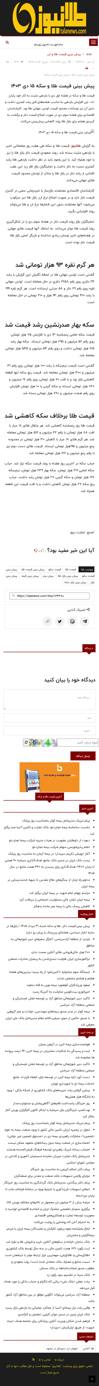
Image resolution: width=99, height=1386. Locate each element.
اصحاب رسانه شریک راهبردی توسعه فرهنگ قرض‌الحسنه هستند (48, 1149)
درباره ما (59, 1359)
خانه (89, 54)
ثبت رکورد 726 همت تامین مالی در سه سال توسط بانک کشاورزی (48, 1248)
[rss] (33, 1359)
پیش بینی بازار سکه (75, 582)
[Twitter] (60, 621)
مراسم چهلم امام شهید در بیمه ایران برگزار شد (59, 893)
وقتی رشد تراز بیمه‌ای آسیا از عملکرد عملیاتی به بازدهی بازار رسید (47, 1307)
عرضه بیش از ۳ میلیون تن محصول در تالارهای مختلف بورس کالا (48, 1202)
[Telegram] (85, 621)
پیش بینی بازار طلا (68, 575)
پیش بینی (48, 575)
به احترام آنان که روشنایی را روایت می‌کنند (62, 1222)
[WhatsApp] (72, 621)
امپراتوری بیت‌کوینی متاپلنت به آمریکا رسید (61, 991)
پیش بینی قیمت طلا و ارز (64, 54)
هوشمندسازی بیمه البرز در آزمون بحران (64, 1044)
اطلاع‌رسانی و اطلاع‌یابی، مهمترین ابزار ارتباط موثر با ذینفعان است (47, 1255)
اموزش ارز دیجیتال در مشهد (62, 1348)
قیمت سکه (55, 569)
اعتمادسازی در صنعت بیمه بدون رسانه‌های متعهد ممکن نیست (49, 1143)
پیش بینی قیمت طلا (32, 569)
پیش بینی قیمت (29, 575)
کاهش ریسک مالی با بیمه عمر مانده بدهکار (61, 906)
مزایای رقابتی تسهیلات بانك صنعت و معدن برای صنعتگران (52, 1176)
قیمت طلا (70, 569)
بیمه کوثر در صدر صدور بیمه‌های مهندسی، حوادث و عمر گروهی (48, 1011)
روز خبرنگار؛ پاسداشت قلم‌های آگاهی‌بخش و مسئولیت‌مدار (51, 1103)
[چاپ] (86, 68)
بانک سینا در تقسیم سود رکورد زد (68, 1275)
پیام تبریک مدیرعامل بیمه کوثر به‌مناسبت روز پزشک (56, 820)
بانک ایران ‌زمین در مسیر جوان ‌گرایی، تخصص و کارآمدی (54, 1314)
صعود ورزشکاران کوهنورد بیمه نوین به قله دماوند (58, 985)
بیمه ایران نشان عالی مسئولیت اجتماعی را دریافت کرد (54, 899)
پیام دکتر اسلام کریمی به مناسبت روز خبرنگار (60, 1169)
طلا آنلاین (88, 1348)
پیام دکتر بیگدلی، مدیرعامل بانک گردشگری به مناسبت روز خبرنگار (47, 1182)
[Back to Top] (92, 1379)
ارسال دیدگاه (83, 756)
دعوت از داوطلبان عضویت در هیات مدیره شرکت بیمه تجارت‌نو (49, 840)
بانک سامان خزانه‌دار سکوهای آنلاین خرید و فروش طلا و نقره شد (48, 1242)
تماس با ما (44, 1359)
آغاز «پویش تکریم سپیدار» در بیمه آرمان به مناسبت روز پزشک (49, 853)
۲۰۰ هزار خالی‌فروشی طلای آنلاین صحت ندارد (60, 952)
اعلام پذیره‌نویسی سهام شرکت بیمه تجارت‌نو (61, 847)
